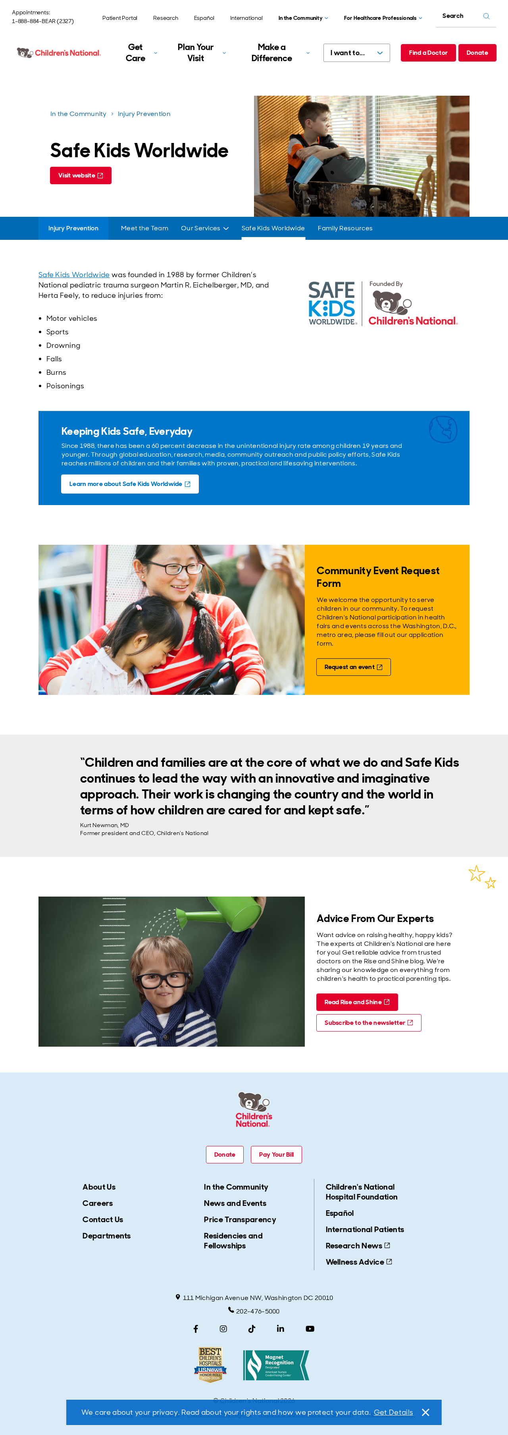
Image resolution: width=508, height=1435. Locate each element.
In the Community (78, 114)
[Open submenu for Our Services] (226, 228)
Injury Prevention (144, 114)
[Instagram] (223, 1329)
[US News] (210, 1365)
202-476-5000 (258, 1311)
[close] (425, 1412)
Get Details (393, 1412)
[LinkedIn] (280, 1329)
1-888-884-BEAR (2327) (43, 21)
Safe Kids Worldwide (74, 275)
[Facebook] (196, 1329)
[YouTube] (310, 1329)
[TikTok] (252, 1329)
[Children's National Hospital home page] (59, 52)
